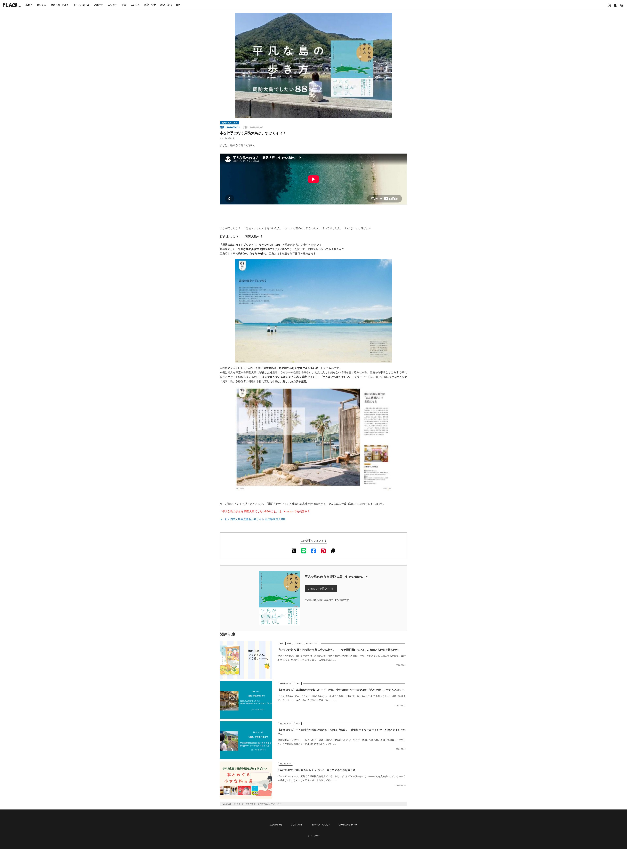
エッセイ (112, 4)
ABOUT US (276, 824)
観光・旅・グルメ (60, 4)
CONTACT (296, 824)
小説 (123, 4)
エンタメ (135, 4)
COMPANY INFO (347, 824)
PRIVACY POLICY (320, 824)
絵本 (178, 4)
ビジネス (41, 4)
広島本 (28, 4)
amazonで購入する (321, 588)
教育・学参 (150, 4)
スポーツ (98, 4)
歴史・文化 (166, 4)
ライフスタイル (81, 4)
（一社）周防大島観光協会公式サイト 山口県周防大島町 (253, 519)
